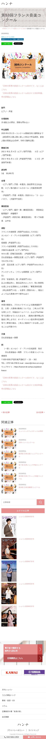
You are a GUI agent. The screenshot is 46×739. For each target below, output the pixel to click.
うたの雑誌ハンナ (9, 695)
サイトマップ (33, 730)
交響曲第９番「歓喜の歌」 (12, 711)
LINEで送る (6, 43)
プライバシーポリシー (15, 730)
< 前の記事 (5, 412)
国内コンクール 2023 (20, 28)
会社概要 (5, 717)
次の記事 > (40, 412)
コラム (4, 706)
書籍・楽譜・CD (8, 700)
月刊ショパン (7, 690)
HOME (4, 28)
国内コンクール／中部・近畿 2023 (12, 39)
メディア (9, 28)
